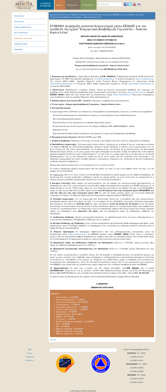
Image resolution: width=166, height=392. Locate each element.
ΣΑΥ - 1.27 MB (61, 326)
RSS (29, 349)
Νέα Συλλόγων (19, 16)
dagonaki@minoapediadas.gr (140, 83)
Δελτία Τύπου (19, 21)
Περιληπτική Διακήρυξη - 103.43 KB (71, 302)
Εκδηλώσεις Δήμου (21, 44)
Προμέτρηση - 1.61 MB (65, 311)
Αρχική (53, 14)
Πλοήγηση (30, 356)
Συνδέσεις (29, 360)
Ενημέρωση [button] (72, 5)
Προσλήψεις (18, 49)
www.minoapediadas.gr (145, 79)
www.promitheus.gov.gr (136, 92)
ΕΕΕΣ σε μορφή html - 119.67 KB (69, 333)
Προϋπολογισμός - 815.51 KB (68, 314)
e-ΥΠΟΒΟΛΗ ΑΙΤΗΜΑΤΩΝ (45, 4)
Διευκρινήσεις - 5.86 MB (66, 297)
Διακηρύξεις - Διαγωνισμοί (23, 38)
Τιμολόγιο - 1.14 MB (64, 319)
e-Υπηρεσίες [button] (87, 5)
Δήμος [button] (59, 5)
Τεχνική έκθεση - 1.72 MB (66, 304)
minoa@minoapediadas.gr (104, 79)
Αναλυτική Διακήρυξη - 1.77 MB (69, 299)
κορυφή (53, 339)
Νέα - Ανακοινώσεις (21, 33)
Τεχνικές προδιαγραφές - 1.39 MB (70, 309)
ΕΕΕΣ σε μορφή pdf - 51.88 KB (68, 328)
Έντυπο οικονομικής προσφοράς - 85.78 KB (74, 321)
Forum (29, 353)
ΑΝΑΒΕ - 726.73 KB (63, 316)
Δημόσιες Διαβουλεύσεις (22, 27)
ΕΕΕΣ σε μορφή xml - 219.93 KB (69, 331)
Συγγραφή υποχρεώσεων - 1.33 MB (71, 307)
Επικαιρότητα (62, 14)
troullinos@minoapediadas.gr (61, 83)
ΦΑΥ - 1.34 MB (62, 324)
